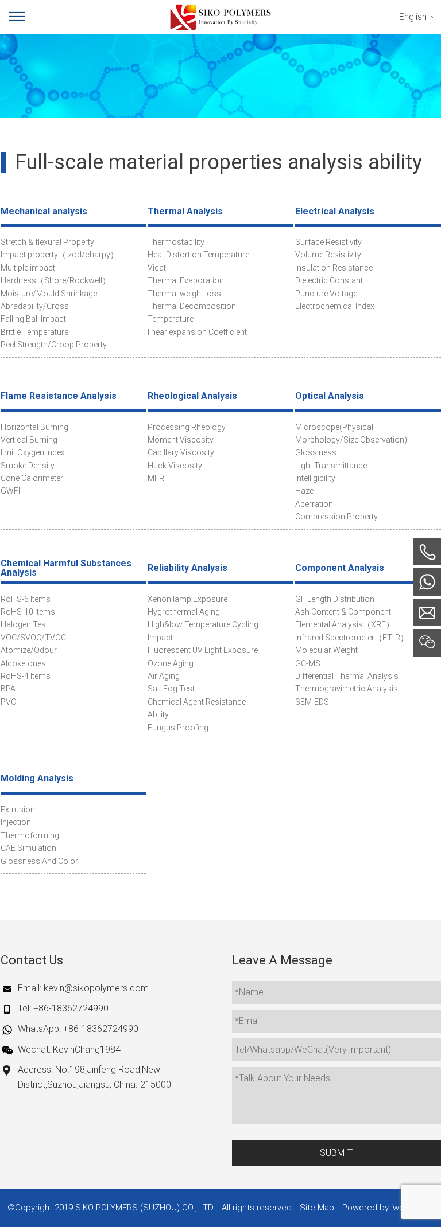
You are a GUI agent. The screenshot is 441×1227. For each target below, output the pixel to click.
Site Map (317, 1207)
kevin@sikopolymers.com (96, 988)
